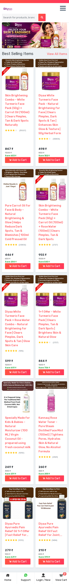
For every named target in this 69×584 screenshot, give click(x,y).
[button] (63, 9)
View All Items (57, 54)
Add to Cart (19, 160)
